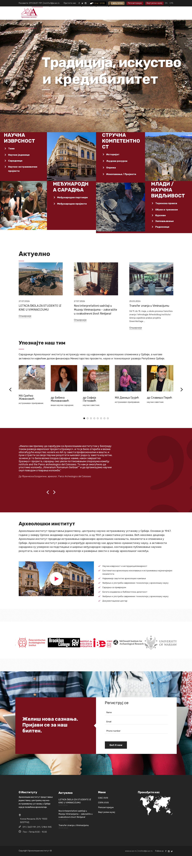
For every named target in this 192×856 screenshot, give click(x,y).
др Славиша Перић (127, 397)
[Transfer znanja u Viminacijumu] (151, 278)
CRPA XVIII (118, 3)
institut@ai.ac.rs (51, 3)
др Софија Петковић (57, 399)
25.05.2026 (135, 301)
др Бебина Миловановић (28, 399)
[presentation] (10, 389)
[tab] (23, 148)
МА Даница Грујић (95, 397)
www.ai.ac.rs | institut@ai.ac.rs (139, 851)
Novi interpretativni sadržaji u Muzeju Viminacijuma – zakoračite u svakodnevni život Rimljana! (95, 309)
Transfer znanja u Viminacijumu (149, 305)
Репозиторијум (135, 3)
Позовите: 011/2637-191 (31, 3)
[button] (84, 418)
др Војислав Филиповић (155, 399)
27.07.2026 (24, 301)
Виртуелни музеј (154, 3)
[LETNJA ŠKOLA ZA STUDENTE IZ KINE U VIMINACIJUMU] (41, 278)
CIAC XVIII (100, 3)
